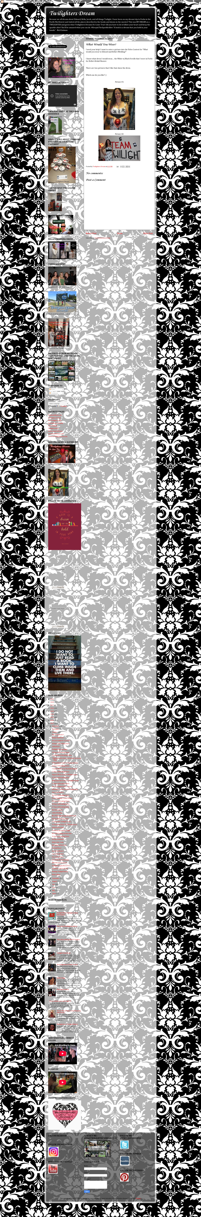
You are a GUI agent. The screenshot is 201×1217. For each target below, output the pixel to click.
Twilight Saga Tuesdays (59, 749)
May (53, 890)
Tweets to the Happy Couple (61, 830)
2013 (52, 717)
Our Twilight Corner (55, 420)
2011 (52, 723)
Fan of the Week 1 (58, 857)
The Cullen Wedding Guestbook (67, 926)
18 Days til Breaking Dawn (60, 743)
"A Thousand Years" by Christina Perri (64, 824)
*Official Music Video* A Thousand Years (65, 763)
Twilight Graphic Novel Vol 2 (61, 865)
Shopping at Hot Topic (59, 845)
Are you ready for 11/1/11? (61, 740)
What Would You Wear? (59, 863)
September (56, 878)
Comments (54, 393)
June (53, 887)
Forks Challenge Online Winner (62, 798)
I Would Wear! (56, 848)
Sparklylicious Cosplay (55, 423)
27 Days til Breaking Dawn (60, 807)
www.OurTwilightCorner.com (57, 436)
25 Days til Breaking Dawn (60, 801)
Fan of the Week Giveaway (60, 860)
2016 (52, 708)
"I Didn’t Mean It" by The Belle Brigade (64, 769)
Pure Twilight (52, 426)
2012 (52, 720)
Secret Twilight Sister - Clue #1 (62, 786)
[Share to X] (125, 167)
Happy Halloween (58, 737)
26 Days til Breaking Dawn (60, 804)
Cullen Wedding (57, 813)
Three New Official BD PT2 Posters (68, 939)
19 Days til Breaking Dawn (60, 752)
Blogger (138, 1198)
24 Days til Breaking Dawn (60, 795)
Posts (53, 389)
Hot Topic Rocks (57, 810)
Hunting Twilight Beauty (60, 871)
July (53, 884)
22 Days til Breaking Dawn (60, 777)
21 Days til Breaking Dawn (60, 772)
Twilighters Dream (71, 13)
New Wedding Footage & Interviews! (64, 816)
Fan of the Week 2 (58, 854)
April (54, 893)
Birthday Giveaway (63, 989)
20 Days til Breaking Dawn (60, 766)
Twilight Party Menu (63, 953)
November (55, 729)
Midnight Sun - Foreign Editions (67, 1024)
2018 (52, 702)
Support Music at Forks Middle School (64, 774)
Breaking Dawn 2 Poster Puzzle (67, 964)
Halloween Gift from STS (60, 868)
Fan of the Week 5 (58, 734)
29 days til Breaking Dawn (60, 836)
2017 (52, 705)
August (54, 881)
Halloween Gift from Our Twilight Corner (65, 780)
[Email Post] (117, 166)
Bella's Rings (56, 874)
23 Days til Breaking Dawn (60, 783)
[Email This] (121, 167)
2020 (52, 699)
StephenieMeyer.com (55, 415)
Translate (64, 406)
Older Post (148, 233)
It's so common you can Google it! (60, 1001)
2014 (52, 714)
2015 (52, 711)
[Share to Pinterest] (129, 167)
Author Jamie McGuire (55, 431)
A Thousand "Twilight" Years (61, 821)
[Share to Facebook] (127, 167)
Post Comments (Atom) (102, 238)
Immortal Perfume (58, 827)
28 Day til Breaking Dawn (60, 818)
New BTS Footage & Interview (62, 833)
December (55, 726)
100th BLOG (56, 746)
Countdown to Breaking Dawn (62, 755)
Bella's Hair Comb (58, 842)
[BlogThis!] (123, 167)
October (55, 732)
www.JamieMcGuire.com (56, 434)
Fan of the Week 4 (58, 792)
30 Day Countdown (58, 839)
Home (119, 233)
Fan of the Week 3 (58, 851)
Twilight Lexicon (53, 428)
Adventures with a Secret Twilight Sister (65, 789)
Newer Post (91, 233)
